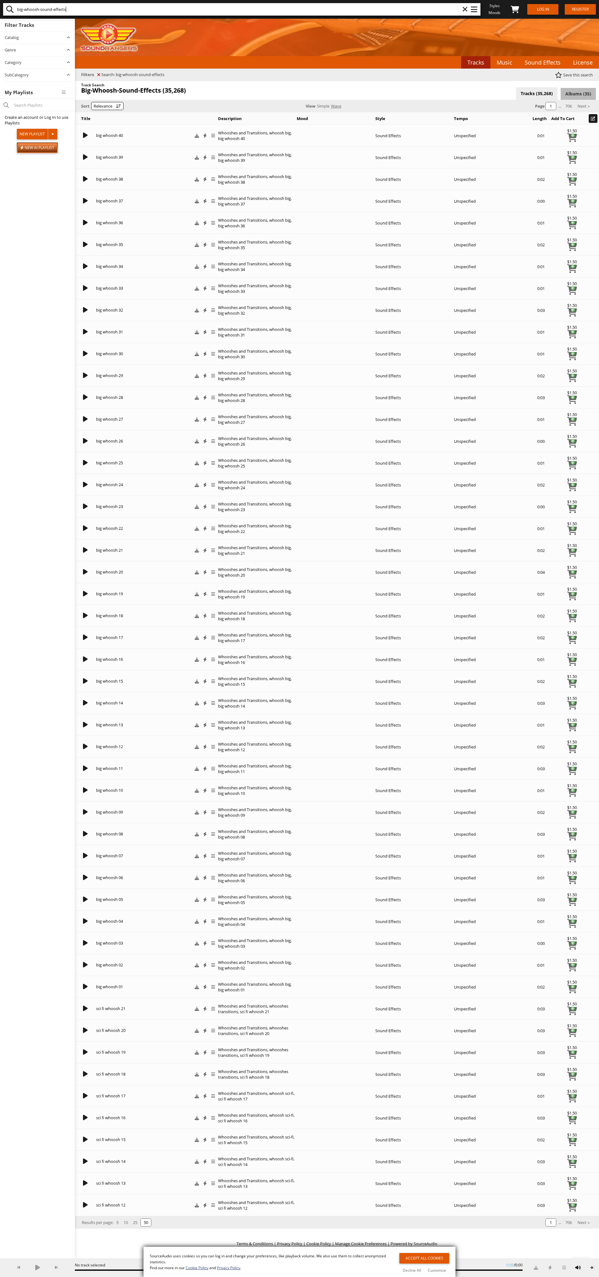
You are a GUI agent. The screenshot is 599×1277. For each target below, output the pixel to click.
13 (245, 1186)
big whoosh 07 (109, 856)
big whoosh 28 (109, 397)
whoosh (256, 1011)
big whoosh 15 (109, 681)
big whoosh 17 (109, 637)
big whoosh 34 (109, 266)
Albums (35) (578, 94)
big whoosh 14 (109, 703)
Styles (494, 5)
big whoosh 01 (109, 986)
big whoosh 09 (109, 812)
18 (267, 1077)
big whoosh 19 (109, 594)
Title (85, 118)
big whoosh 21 (109, 550)
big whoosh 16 (109, 659)
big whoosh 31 (109, 332)
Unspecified (465, 135)
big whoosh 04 (109, 921)
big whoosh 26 (109, 441)
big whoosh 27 (109, 419)
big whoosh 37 (109, 201)
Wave (336, 106)
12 (245, 1208)
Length (540, 118)
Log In (50, 117)
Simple (323, 106)
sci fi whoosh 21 (110, 1008)
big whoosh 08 (109, 834)
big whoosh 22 (109, 528)
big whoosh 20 (109, 572)
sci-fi (289, 1093)
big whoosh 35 (109, 244)
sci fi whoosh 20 (110, 1030)
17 (245, 1099)
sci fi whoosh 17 (110, 1096)
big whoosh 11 (109, 768)
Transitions (257, 1006)
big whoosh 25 (109, 463)
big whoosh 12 (109, 746)
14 (245, 1164)
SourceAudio (425, 1243)
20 (267, 1033)
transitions (228, 1011)
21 (267, 1011)
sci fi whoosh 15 (110, 1139)
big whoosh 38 (109, 179)
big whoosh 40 (109, 135)
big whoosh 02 (109, 965)
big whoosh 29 (109, 375)
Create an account (21, 117)
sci (242, 1011)
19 (267, 1055)
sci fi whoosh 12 (110, 1205)
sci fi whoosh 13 (110, 1183)
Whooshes (228, 1006)
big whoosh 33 (109, 288)
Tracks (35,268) (537, 93)
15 (245, 1142)
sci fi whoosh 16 (110, 1117)
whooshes (278, 1006)
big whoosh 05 (109, 899)
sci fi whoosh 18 (110, 1074)
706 (568, 106)
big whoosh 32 (109, 310)
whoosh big (280, 133)
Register (580, 9)
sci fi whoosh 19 (110, 1052)
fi (247, 1011)
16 (245, 1121)
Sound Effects (388, 135)
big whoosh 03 (109, 943)
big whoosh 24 (109, 484)
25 (135, 1222)
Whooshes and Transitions (242, 133)
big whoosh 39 (109, 157)
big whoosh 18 (109, 615)
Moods (494, 12)
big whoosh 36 (109, 222)
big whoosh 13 (109, 725)
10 (126, 1222)
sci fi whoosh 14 (110, 1161)
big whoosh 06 (109, 877)
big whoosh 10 (109, 790)
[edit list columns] (593, 118)
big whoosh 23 (109, 506)
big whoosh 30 (109, 353)
